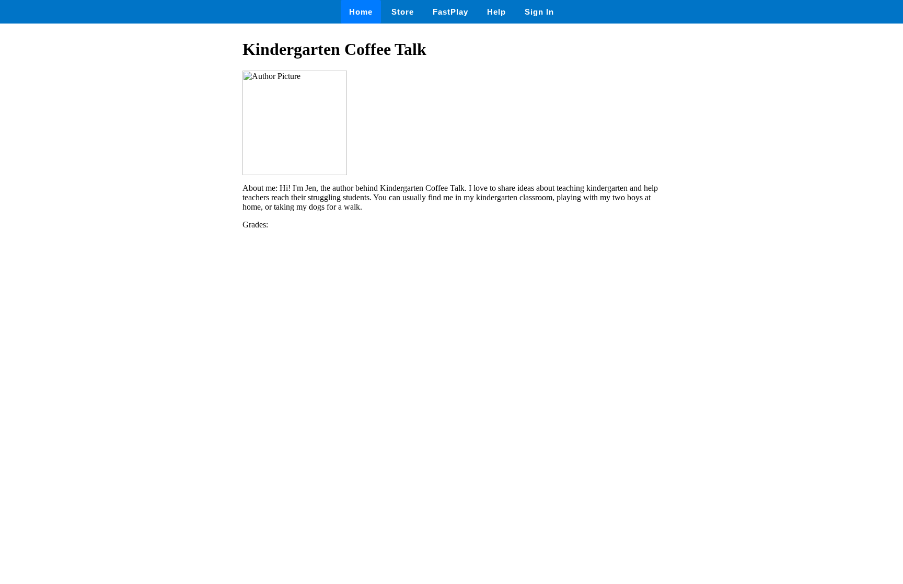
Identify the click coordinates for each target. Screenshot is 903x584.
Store (402, 11)
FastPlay (450, 11)
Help (496, 11)
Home (361, 11)
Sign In (539, 11)
